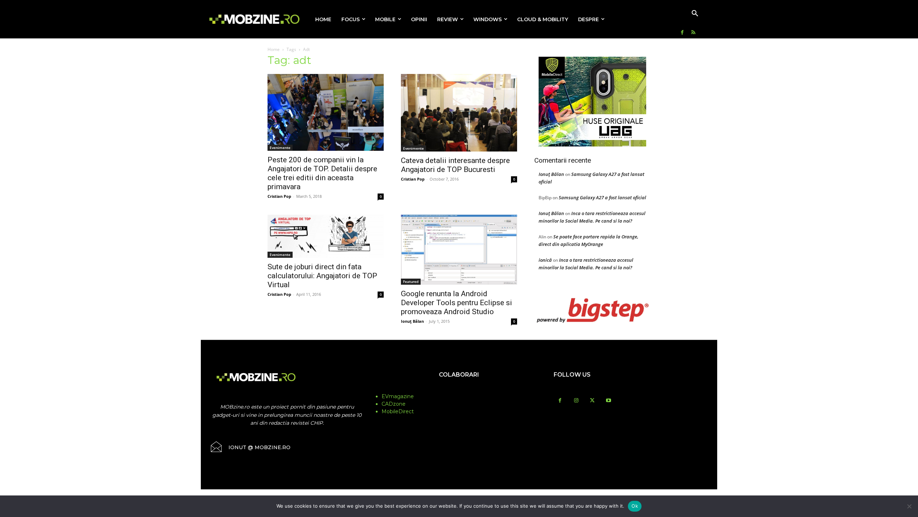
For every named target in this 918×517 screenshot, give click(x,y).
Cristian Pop (279, 196)
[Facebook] (682, 33)
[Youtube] (608, 401)
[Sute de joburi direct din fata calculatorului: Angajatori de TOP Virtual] (326, 236)
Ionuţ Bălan (412, 321)
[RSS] (693, 33)
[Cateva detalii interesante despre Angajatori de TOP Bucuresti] (459, 113)
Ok (634, 506)
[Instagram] (576, 401)
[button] (695, 13)
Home (274, 49)
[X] (592, 401)
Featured (410, 281)
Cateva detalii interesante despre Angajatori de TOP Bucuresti (455, 165)
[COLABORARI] (459, 389)
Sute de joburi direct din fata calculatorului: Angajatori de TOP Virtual (322, 275)
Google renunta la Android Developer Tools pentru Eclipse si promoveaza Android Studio (456, 302)
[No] (909, 506)
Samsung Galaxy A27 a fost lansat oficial (602, 197)
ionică (545, 260)
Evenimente (280, 147)
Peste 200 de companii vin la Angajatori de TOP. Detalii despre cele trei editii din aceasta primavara (322, 173)
